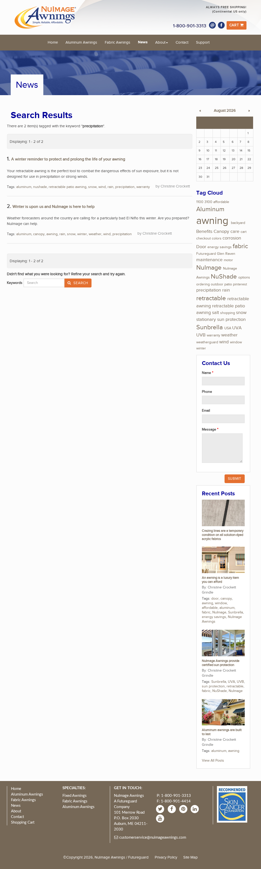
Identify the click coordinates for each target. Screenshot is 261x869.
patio (228, 284)
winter (82, 234)
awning (52, 234)
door (215, 599)
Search (80, 283)
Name (207, 373)
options (244, 277)
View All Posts (213, 761)
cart (243, 232)
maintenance (209, 259)
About (160, 42)
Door (201, 246)
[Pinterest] (184, 809)
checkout (203, 238)
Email (206, 411)
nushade (40, 187)
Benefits (204, 231)
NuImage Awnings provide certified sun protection (220, 663)
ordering (203, 284)
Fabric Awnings (117, 42)
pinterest (240, 284)
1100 (199, 202)
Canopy (221, 231)
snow (92, 187)
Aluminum (210, 209)
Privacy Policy (166, 857)
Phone (207, 392)
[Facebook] (221, 25)
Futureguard (206, 254)
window (236, 342)
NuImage (208, 267)
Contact (182, 42)
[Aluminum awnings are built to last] (223, 712)
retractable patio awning (67, 187)
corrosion (232, 238)
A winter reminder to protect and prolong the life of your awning (68, 159)
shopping (227, 313)
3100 (208, 202)
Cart (234, 25)
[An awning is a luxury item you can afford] (223, 560)
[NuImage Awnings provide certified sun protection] (223, 643)
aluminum (23, 187)
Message (209, 429)
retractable (211, 298)
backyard (238, 223)
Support (203, 42)
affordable (221, 202)
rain (110, 187)
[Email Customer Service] (212, 25)
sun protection (231, 319)
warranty (143, 187)
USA (227, 328)
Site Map (190, 857)
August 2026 (225, 110)
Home (53, 42)
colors (216, 238)
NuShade (224, 276)
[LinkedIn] (195, 809)
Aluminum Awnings (81, 42)
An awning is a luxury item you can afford (220, 580)
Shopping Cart (22, 822)
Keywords (14, 283)
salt (215, 312)
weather (95, 234)
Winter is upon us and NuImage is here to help (53, 206)
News (143, 42)
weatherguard (207, 342)
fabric (240, 246)
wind (102, 187)
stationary (206, 319)
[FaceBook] (172, 809)
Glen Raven (226, 254)
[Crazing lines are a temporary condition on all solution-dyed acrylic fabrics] (223, 513)
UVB (200, 335)
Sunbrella (209, 327)
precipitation (125, 187)
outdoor (217, 284)
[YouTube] (160, 818)
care (234, 231)
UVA (237, 328)
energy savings (219, 247)
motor (228, 260)
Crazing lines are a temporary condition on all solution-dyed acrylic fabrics (222, 535)
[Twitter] (160, 809)
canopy (39, 234)
